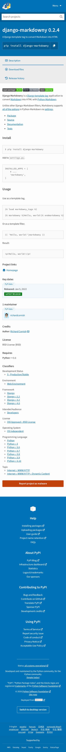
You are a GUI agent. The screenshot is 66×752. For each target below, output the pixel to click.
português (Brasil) (54, 726)
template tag (41, 95)
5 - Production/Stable (18, 374)
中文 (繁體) (57, 729)
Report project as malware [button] (33, 483)
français (32, 726)
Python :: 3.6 (13, 447)
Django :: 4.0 (13, 403)
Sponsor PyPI (33, 607)
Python (10, 440)
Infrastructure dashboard (31, 564)
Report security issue (33, 633)
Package (11, 115)
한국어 (50, 732)
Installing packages (32, 526)
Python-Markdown (46, 99)
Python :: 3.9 (13, 457)
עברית (30, 732)
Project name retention (32, 538)
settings (49, 109)
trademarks (20, 686)
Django (30, 95)
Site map (33, 694)
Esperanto (40, 732)
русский (21, 732)
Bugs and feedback (33, 595)
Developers (13, 412)
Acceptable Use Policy (32, 645)
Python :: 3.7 (13, 451)
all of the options (10, 109)
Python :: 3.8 (13, 454)
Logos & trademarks (33, 572)
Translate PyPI (32, 603)
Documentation (15, 124)
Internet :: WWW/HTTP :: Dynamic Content (28, 473)
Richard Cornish (18, 331)
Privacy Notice (31, 641)
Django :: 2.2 (13, 396)
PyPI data (8, 284)
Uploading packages (31, 530)
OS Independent (15, 431)
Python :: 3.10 (14, 461)
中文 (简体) (45, 729)
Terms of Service (31, 629)
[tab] (33, 60)
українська (13, 729)
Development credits (31, 611)
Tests (9, 128)
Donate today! (33, 677)
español (23, 726)
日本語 (41, 726)
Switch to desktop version (33, 709)
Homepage (12, 270)
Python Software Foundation (45, 686)
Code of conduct (32, 637)
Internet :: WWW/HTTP (18, 470)
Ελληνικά (25, 729)
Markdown (16, 99)
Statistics (33, 568)
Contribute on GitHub (31, 599)
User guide (31, 534)
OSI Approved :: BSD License (21, 422)
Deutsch (34, 729)
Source (10, 120)
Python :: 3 (12, 444)
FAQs (33, 542)
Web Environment (16, 384)
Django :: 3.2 (13, 400)
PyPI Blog (32, 560)
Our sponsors (33, 576)
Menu (55, 5)
